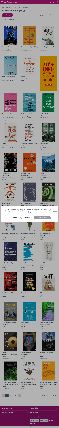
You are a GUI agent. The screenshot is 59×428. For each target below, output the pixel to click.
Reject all (27, 217)
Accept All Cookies (42, 217)
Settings (15, 217)
